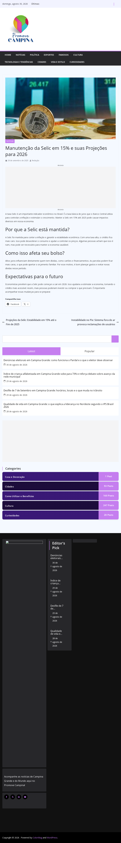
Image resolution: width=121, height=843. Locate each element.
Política (34, 54)
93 (108, 485)
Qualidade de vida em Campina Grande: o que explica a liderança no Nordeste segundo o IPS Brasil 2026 (58, 405)
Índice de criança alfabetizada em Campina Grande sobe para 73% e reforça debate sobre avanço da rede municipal (59, 375)
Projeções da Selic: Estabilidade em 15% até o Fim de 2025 (31, 322)
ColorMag (37, 837)
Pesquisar (115, 339)
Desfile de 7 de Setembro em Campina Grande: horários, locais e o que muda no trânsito (53, 390)
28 (108, 514)
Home (8, 54)
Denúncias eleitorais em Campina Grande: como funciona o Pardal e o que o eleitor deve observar (58, 360)
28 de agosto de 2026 (16, 411)
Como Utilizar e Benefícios (19, 496)
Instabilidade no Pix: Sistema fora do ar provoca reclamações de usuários (93, 322)
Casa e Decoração (15, 476)
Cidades (42, 62)
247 (108, 505)
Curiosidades (77, 62)
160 (108, 495)
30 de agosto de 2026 (16, 364)
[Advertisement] (60, 187)
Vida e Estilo (58, 62)
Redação (35, 160)
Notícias (20, 54)
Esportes (49, 54)
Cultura (78, 54)
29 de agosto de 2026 (16, 381)
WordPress (52, 837)
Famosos (64, 54)
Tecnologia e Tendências (19, 62)
